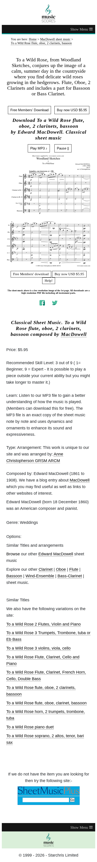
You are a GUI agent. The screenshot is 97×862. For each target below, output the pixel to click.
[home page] (48, 13)
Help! (49, 280)
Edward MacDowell (55, 554)
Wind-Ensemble (39, 576)
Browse (13, 554)
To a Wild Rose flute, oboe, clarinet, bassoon (46, 703)
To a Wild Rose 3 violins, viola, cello (38, 648)
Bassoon (14, 576)
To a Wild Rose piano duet (30, 727)
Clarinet (46, 569)
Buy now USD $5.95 (72, 110)
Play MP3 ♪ (38, 148)
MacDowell (74, 334)
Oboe (61, 569)
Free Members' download (31, 274)
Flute (73, 569)
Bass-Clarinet (70, 576)
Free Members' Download (29, 110)
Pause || (63, 148)
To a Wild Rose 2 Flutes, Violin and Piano (43, 624)
